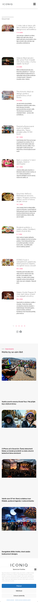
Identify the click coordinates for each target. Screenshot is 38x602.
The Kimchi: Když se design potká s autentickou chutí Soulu (25, 94)
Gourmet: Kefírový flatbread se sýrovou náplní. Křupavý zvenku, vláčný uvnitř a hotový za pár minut (26, 197)
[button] (35, 569)
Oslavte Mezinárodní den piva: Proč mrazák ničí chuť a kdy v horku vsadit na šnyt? (26, 61)
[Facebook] (20, 331)
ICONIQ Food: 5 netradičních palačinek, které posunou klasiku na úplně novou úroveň (26, 263)
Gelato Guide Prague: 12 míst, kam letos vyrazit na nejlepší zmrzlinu (26, 294)
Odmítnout (19, 591)
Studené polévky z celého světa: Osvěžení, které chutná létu (26, 229)
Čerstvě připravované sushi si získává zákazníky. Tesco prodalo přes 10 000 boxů (25, 130)
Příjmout (19, 586)
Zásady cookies (10, 599)
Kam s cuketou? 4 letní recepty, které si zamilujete (26, 162)
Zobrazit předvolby (19, 596)
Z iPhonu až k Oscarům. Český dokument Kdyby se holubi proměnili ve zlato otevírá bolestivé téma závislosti (17, 451)
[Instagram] (17, 331)
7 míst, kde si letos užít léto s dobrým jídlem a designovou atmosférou (26, 27)
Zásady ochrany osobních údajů (23, 599)
